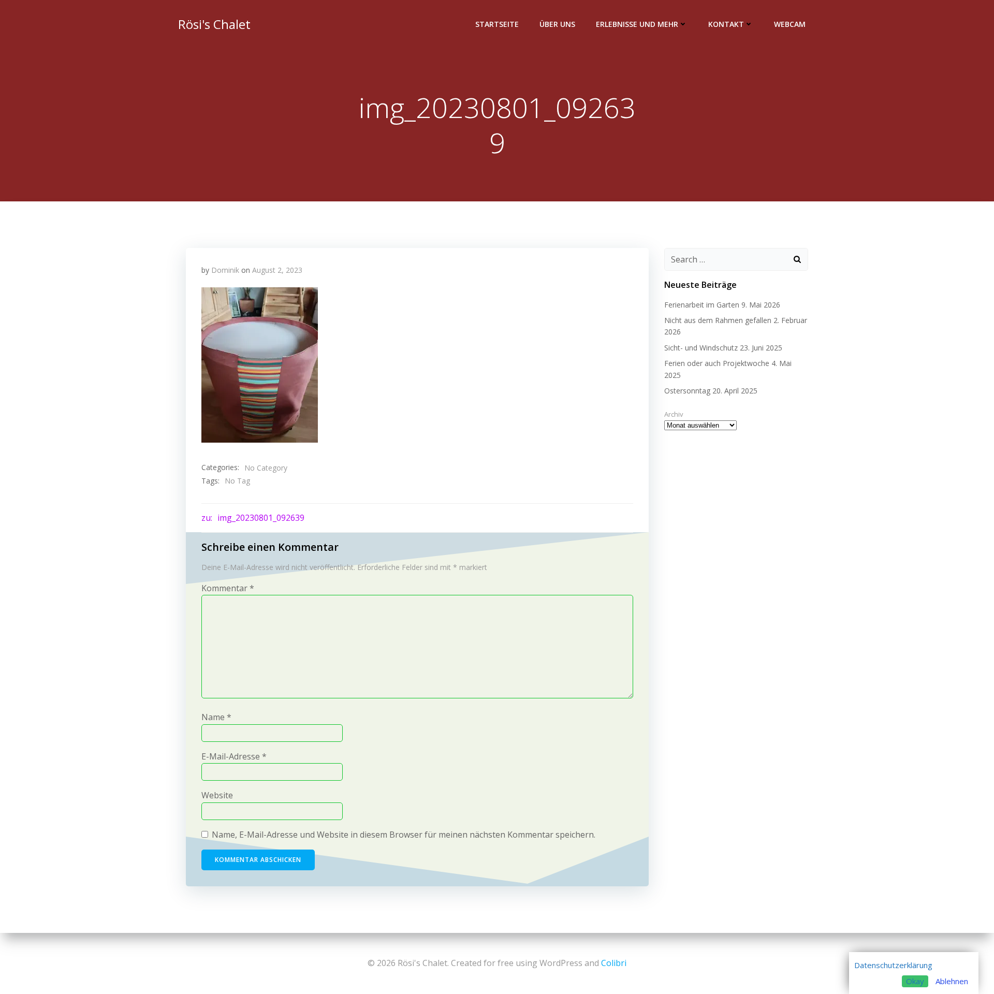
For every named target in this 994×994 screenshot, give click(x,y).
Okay (915, 981)
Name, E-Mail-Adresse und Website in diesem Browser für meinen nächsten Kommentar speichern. (403, 834)
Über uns (557, 24)
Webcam (790, 24)
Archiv (673, 414)
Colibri (613, 963)
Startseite (497, 24)
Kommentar (227, 588)
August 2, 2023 (277, 270)
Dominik (225, 270)
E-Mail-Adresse (234, 756)
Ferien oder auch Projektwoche (716, 363)
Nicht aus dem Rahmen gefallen (717, 320)
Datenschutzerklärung (893, 965)
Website (217, 795)
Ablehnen (951, 981)
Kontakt (726, 24)
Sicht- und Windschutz (701, 348)
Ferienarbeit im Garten (701, 305)
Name (216, 717)
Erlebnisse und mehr (637, 24)
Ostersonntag (687, 391)
